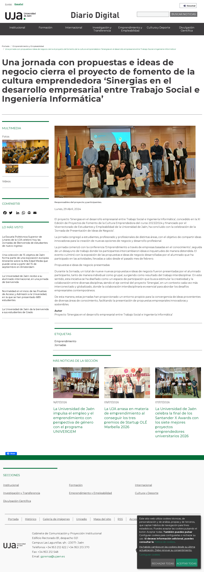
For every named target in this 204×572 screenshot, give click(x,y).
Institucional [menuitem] (17, 27)
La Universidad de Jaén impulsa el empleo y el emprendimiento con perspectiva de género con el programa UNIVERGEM (74, 420)
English (8, 4)
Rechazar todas (163, 563)
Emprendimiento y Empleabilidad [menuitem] (130, 29)
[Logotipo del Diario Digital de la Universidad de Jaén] (95, 15)
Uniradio (81, 519)
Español (19, 4)
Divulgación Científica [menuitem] (186, 29)
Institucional (11, 485)
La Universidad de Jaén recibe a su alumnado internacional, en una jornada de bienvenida (25, 279)
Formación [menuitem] (45, 27)
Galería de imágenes (56, 519)
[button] (125, 162)
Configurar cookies (149, 554)
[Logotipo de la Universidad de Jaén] (20, 15)
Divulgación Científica (17, 501)
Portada (5, 46)
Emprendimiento (65, 341)
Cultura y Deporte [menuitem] (158, 27)
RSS (120, 519)
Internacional (143, 485)
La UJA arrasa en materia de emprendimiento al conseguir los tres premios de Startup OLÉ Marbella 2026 (126, 418)
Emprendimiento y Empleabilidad (28, 46)
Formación (76, 485)
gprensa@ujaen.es (52, 556)
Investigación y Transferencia (21, 493)
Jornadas (60, 345)
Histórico (30, 519)
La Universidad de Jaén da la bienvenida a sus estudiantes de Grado (25, 311)
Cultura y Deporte (146, 493)
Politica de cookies (164, 542)
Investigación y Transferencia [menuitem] (102, 29)
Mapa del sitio (102, 519)
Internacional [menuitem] (73, 27)
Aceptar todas (187, 563)
